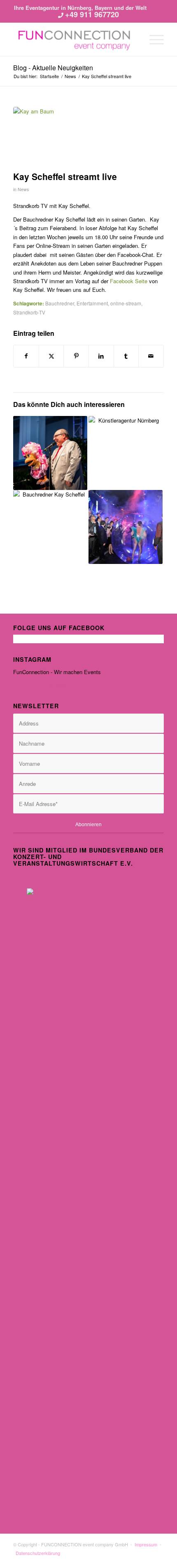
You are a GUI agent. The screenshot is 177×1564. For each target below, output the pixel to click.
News (23, 189)
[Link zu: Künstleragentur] (125, 453)
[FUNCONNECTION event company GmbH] (73, 39)
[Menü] (152, 39)
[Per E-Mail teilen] (151, 356)
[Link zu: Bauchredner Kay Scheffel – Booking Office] (50, 453)
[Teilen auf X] (51, 356)
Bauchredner (59, 303)
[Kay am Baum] (78, 137)
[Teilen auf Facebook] (26, 356)
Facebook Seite (129, 281)
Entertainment (92, 303)
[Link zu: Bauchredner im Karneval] (50, 527)
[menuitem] (152, 39)
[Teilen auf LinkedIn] (101, 356)
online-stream (125, 303)
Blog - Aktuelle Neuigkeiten (53, 67)
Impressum (146, 1544)
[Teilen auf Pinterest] (76, 356)
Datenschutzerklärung (38, 1553)
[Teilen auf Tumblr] (126, 356)
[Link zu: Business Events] (125, 527)
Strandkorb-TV (29, 312)
